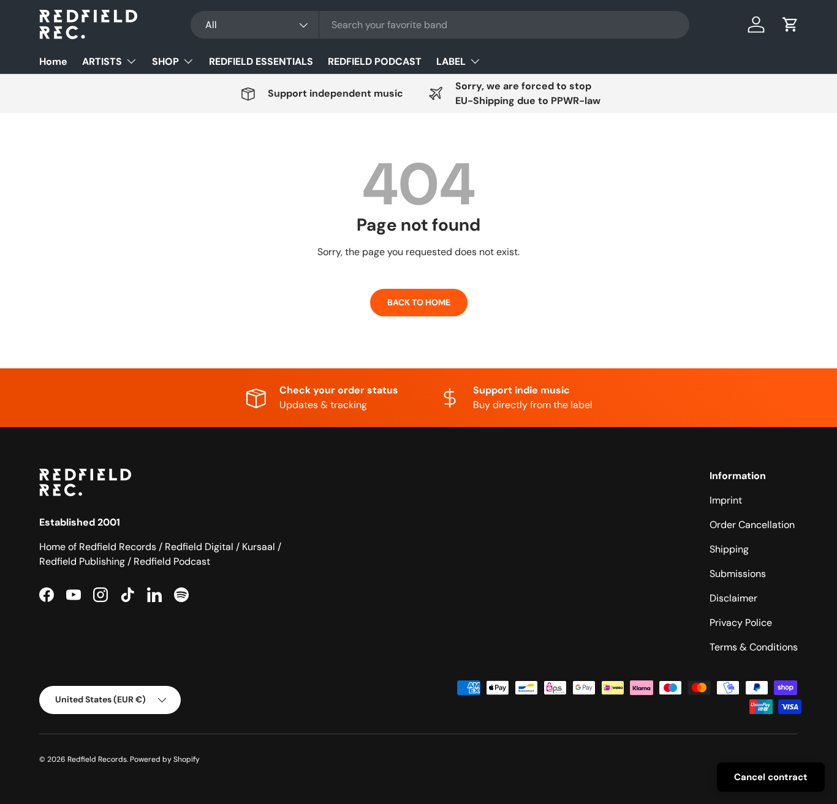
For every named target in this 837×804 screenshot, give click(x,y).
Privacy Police (741, 622)
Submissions (738, 573)
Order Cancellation (752, 524)
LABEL (451, 61)
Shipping (729, 549)
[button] (790, 24)
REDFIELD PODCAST (375, 61)
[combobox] (440, 25)
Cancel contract (771, 777)
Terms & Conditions (754, 647)
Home (53, 61)
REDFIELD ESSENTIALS (261, 61)
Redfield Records (97, 759)
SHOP (165, 61)
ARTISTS (102, 61)
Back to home (418, 302)
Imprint (726, 500)
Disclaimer (733, 598)
